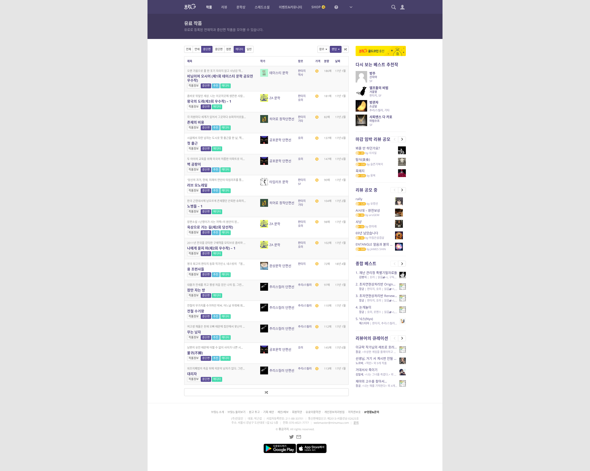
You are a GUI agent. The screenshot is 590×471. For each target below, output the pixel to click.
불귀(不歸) (195, 352)
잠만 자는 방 (196, 290)
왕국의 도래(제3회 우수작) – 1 (209, 101)
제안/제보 (283, 412)
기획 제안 (268, 412)
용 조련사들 (195, 269)
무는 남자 (194, 332)
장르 (321, 49)
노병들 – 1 (195, 206)
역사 (300, 75)
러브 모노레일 (197, 185)
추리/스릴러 (305, 285)
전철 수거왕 (195, 311)
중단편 (207, 49)
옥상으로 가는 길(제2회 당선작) (210, 227)
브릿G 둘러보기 (236, 412)
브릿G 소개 (217, 412)
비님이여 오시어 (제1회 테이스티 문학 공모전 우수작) (220, 78)
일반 (249, 49)
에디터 (239, 49)
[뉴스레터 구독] (298, 437)
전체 (188, 49)
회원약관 (297, 412)
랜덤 (334, 49)
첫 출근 (192, 143)
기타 (300, 121)
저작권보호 (354, 412)
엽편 (228, 49)
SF (299, 184)
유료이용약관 (313, 412)
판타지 (302, 71)
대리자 (192, 373)
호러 (300, 100)
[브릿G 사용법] (336, 7)
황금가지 (284, 429)
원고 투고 (254, 412)
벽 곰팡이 (194, 164)
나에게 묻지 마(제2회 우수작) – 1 (211, 248)
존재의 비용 (195, 122)
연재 (197, 49)
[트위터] (291, 437)
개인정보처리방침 (334, 412)
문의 (356, 423)
